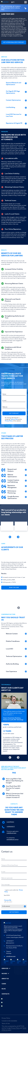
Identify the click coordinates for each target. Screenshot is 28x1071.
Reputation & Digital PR (14, 123)
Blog (4, 989)
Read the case (14, 587)
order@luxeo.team (11, 833)
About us (5, 979)
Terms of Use (14, 419)
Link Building (10, 107)
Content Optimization (13, 100)
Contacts (5, 994)
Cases (4, 984)
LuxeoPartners (10, 822)
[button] (10, 537)
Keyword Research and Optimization (13, 84)
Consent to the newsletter (9, 1021)
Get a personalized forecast (13, 42)
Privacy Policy (9, 421)
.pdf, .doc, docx (8, 901)
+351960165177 (11, 827)
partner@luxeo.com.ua (12, 839)
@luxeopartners (10, 943)
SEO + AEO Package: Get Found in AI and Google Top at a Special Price (10, 8)
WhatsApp (8, 953)
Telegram (8, 951)
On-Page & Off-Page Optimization (13, 92)
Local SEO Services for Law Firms (13, 115)
